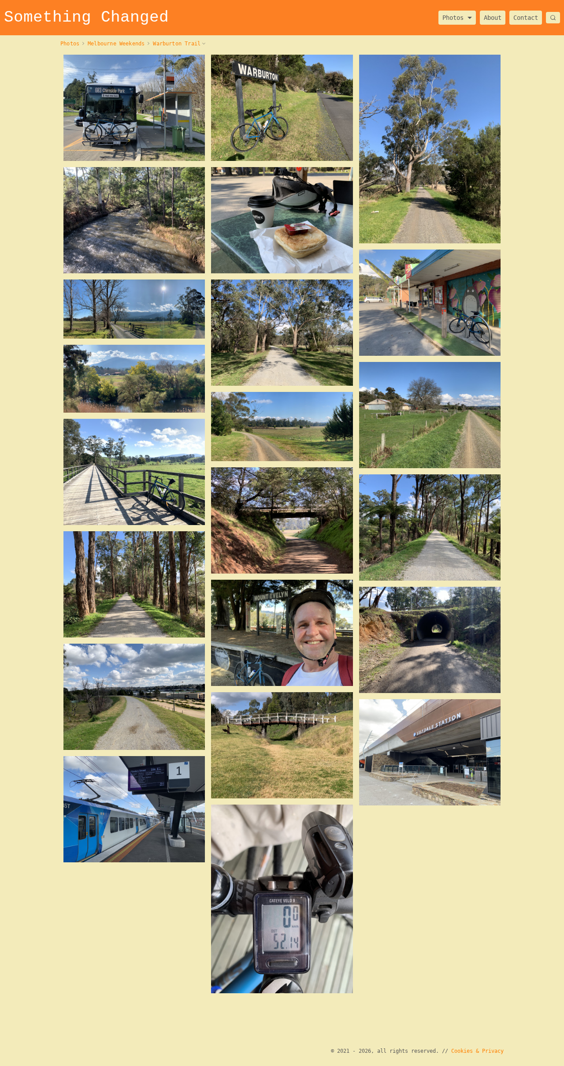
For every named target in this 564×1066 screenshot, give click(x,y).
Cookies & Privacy (477, 1051)
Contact (525, 17)
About (492, 17)
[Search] (553, 17)
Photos (453, 15)
